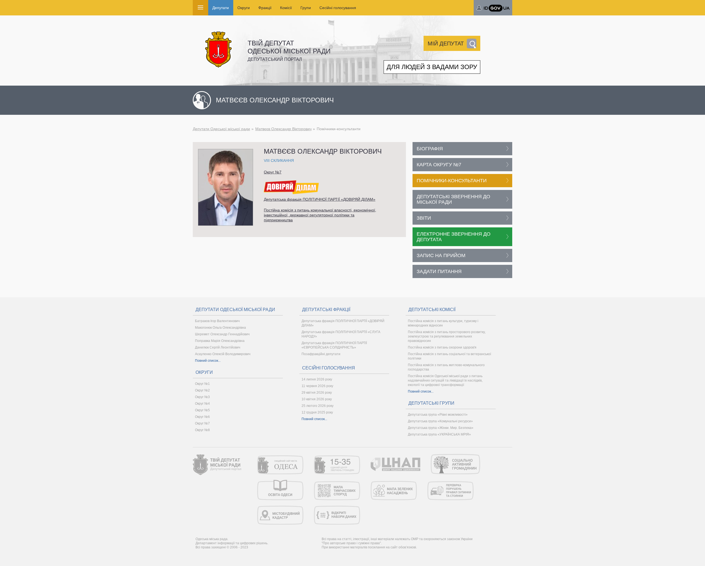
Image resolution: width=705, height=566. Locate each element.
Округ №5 (202, 410)
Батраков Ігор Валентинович (217, 321)
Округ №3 (202, 397)
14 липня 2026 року (317, 379)
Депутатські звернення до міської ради (453, 199)
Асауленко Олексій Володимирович (222, 354)
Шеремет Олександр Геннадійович (222, 334)
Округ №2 (202, 390)
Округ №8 (202, 430)
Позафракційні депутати (321, 354)
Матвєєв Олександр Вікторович (283, 129)
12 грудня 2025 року (317, 412)
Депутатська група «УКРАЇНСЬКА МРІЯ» (439, 434)
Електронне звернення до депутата (453, 236)
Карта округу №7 (439, 164)
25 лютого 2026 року (317, 406)
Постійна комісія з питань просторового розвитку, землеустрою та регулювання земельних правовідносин (447, 336)
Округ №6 (202, 417)
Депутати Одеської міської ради (221, 129)
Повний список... (208, 361)
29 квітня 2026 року (317, 392)
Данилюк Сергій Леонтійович (217, 347)
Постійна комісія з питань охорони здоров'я (442, 347)
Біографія (430, 148)
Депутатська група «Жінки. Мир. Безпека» (440, 428)
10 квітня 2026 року (317, 399)
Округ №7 (272, 172)
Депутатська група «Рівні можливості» (438, 415)
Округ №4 (202, 404)
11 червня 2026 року (317, 386)
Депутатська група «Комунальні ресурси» (440, 421)
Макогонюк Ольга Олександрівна (220, 328)
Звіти (424, 218)
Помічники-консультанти (452, 180)
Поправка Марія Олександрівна (220, 341)
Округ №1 (202, 384)
